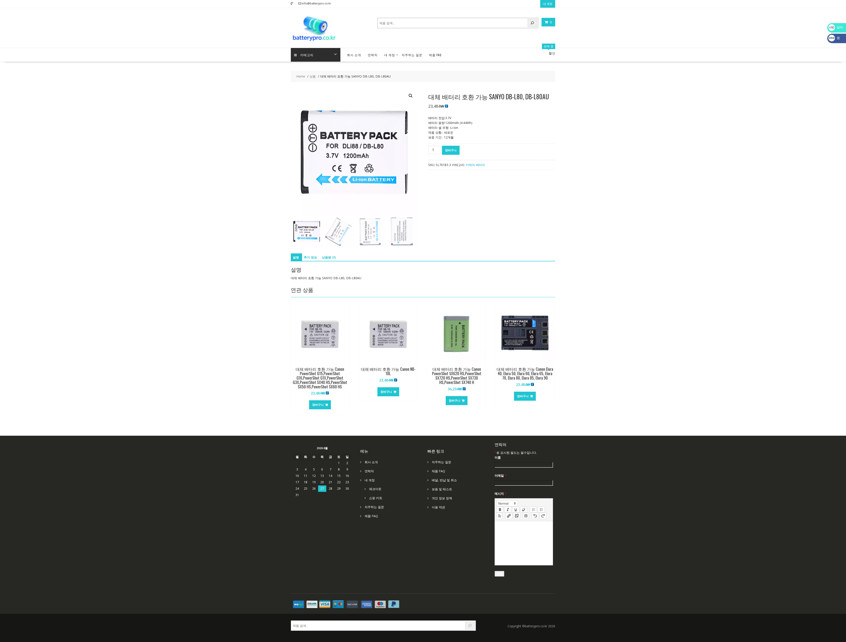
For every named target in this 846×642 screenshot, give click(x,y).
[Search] (532, 23)
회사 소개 (354, 54)
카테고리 (307, 54)
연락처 (373, 54)
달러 (836, 27)
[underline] (515, 509)
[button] (411, 96)
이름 (498, 457)
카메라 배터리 (475, 165)
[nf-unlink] (516, 516)
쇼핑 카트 (375, 498)
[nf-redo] (543, 516)
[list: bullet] (541, 509)
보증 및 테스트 (442, 489)
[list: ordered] (533, 509)
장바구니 (450, 150)
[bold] (499, 509)
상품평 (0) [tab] (329, 257)
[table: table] (526, 516)
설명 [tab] (296, 257)
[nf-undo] (535, 516)
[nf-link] (508, 516)
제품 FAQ (435, 54)
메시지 (500, 493)
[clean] (523, 509)
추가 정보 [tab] (310, 257)
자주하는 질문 (412, 54)
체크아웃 (375, 489)
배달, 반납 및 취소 (444, 480)
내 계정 (547, 4)
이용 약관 (438, 507)
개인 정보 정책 (442, 498)
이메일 (500, 475)
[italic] (507, 509)
